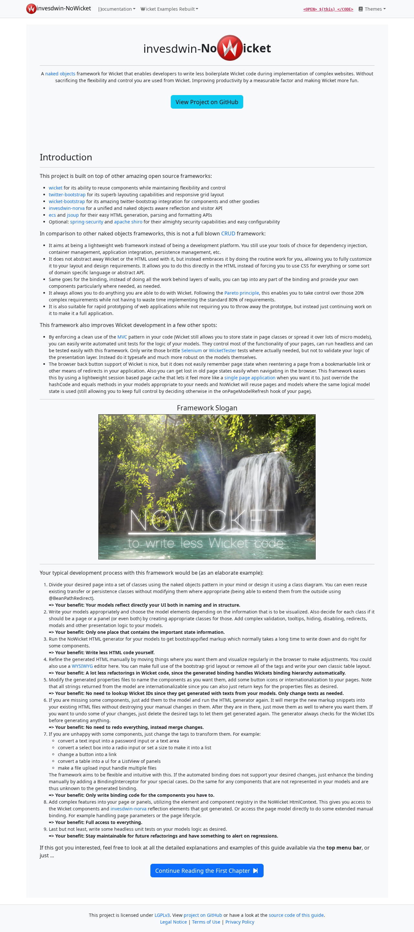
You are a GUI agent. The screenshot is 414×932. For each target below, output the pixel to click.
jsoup (73, 215)
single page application (250, 377)
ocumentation (115, 9)
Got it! (368, 922)
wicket (55, 188)
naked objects (60, 73)
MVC (122, 337)
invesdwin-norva (67, 208)
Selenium (191, 350)
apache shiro (128, 222)
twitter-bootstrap (67, 194)
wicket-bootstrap (67, 201)
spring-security (86, 222)
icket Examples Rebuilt (170, 9)
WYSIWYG (82, 666)
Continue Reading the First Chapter (203, 870)
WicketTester (222, 350)
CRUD (228, 233)
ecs (52, 215)
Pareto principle (241, 293)
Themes (373, 9)
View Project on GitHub (207, 102)
